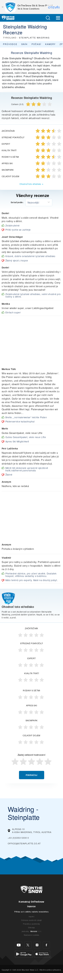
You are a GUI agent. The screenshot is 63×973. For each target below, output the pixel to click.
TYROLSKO (9, 37)
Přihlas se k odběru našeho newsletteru (31, 911)
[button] (48, 17)
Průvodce (10, 44)
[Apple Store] (42, 953)
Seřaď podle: (17, 202)
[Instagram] (37, 945)
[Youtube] (18, 945)
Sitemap (31, 927)
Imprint (31, 916)
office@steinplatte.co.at (24, 843)
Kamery (50, 44)
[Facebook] (46, 945)
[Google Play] (24, 953)
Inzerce (31, 906)
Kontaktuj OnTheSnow (31, 901)
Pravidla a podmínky (31, 924)
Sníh (24, 44)
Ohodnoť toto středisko (30, 183)
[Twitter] (28, 945)
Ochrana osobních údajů (31, 920)
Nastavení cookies (31, 935)
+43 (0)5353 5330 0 (18, 837)
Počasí (36, 44)
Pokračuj (31, 775)
